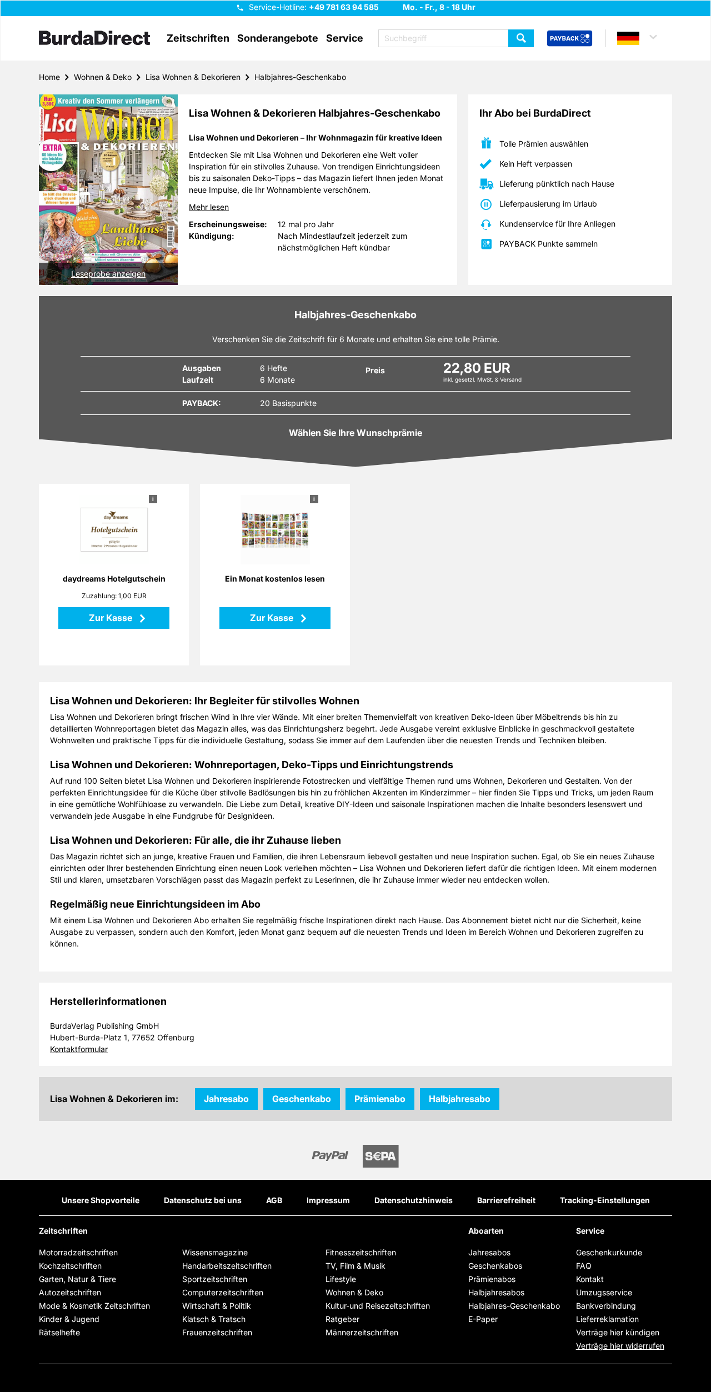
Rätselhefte (59, 1332)
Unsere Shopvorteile (100, 1200)
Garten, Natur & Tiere (77, 1279)
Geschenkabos (495, 1265)
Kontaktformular (79, 1049)
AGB (274, 1200)
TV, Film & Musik (355, 1265)
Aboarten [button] (486, 1231)
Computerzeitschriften (222, 1292)
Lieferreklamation (607, 1319)
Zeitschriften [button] (198, 38)
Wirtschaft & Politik (216, 1305)
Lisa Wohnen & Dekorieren (193, 77)
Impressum (328, 1200)
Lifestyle (341, 1279)
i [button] (153, 498)
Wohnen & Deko (103, 77)
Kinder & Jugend (69, 1319)
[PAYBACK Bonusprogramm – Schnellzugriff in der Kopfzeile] (569, 38)
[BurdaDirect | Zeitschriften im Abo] (94, 39)
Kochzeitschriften (70, 1265)
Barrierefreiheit (506, 1200)
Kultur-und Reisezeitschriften (378, 1305)
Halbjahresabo (459, 1098)
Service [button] (344, 38)
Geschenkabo (301, 1098)
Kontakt (590, 1279)
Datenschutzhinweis (413, 1200)
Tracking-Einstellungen (605, 1200)
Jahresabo (226, 1098)
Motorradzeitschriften (78, 1252)
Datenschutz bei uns (203, 1200)
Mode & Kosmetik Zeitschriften (94, 1305)
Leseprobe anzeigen (108, 273)
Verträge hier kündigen (617, 1332)
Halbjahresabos (496, 1292)
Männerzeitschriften (362, 1332)
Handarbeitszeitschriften (227, 1265)
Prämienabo (379, 1098)
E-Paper (483, 1319)
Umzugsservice (604, 1292)
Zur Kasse (111, 617)
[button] (642, 38)
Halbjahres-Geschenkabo (300, 77)
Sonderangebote (277, 38)
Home (49, 77)
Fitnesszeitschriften (361, 1252)
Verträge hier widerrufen (620, 1345)
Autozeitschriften (70, 1292)
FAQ (584, 1265)
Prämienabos (491, 1279)
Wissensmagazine (215, 1252)
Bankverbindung (606, 1305)
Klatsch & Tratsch (214, 1319)
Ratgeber (342, 1319)
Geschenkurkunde (609, 1252)
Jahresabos (489, 1252)
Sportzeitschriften (214, 1279)
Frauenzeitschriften (217, 1332)
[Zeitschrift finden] (521, 38)
